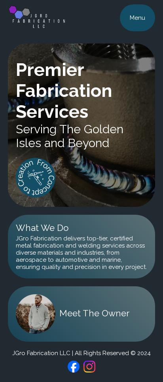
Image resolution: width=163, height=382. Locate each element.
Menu (137, 17)
